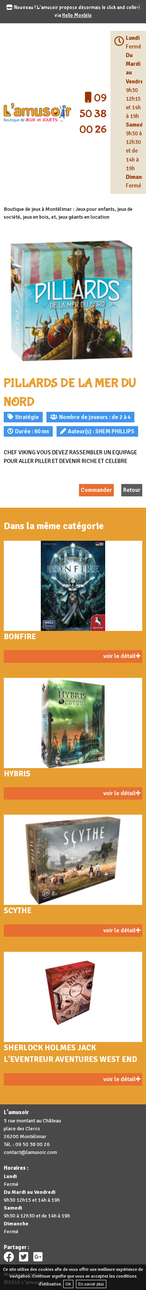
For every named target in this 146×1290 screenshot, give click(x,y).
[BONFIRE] (73, 586)
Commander (96, 490)
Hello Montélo (77, 15)
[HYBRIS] (73, 723)
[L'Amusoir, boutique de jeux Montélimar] (37, 112)
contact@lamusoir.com (30, 1152)
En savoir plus (91, 1284)
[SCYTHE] (73, 860)
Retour (131, 490)
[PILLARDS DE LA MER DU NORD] (73, 301)
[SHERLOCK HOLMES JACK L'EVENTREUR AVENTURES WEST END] (73, 997)
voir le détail (119, 656)
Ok (68, 1284)
